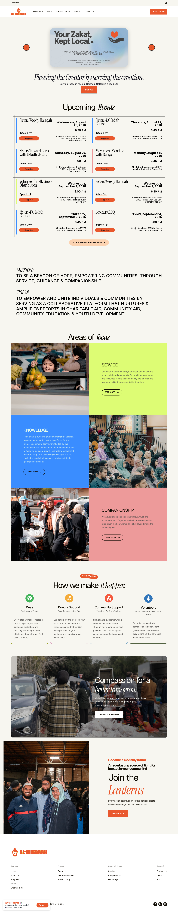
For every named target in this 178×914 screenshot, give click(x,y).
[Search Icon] (166, 3)
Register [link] (29, 138)
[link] (89, 47)
